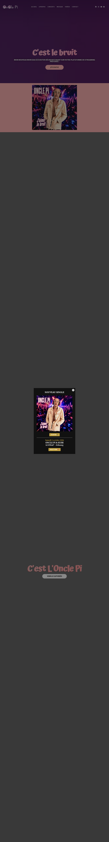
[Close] (73, 390)
